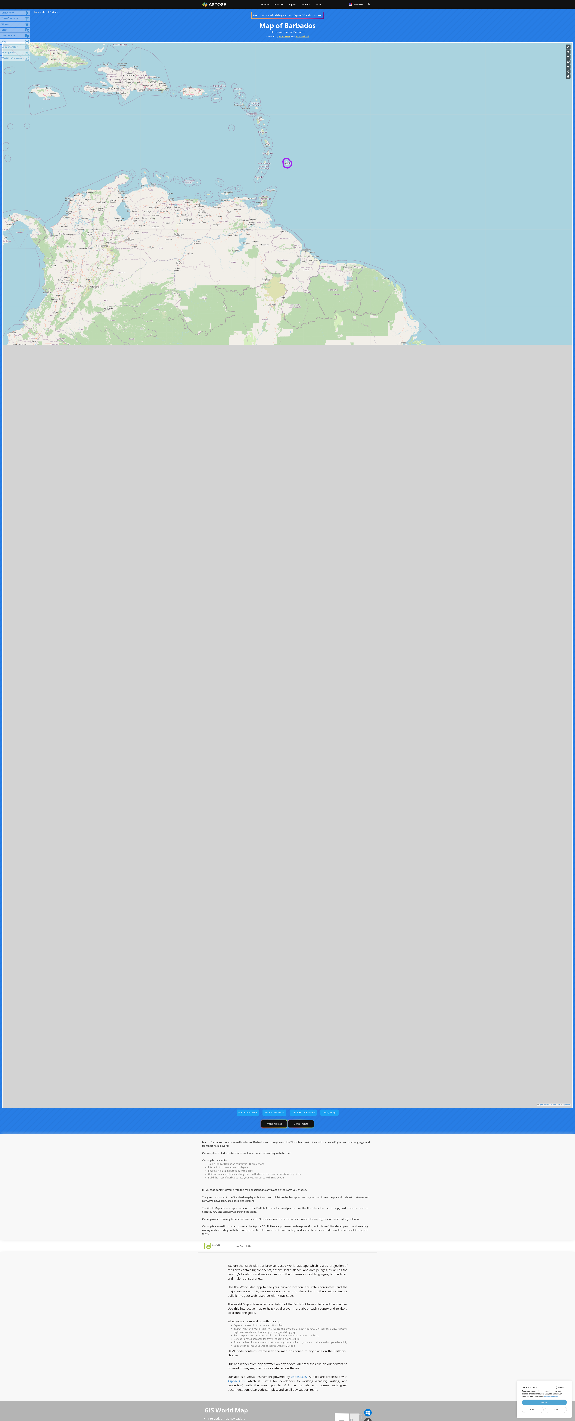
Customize (533, 1410)
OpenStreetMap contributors (549, 1105)
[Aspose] (214, 4)
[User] (369, 4)
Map (36, 11)
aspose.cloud (302, 36)
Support (292, 4)
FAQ (248, 1246)
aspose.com (284, 36)
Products (265, 4)
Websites (305, 4)
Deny (556, 1410)
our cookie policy (551, 1396)
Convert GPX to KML (274, 1112)
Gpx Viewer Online (247, 1112)
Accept (544, 1402)
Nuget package (274, 1123)
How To (239, 1246)
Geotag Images (329, 1112)
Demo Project (301, 1123)
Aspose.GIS (567, 1105)
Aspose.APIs (236, 1381)
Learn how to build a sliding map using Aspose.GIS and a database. (287, 15)
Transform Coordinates (303, 1112)
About (318, 4)
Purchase (278, 4)
